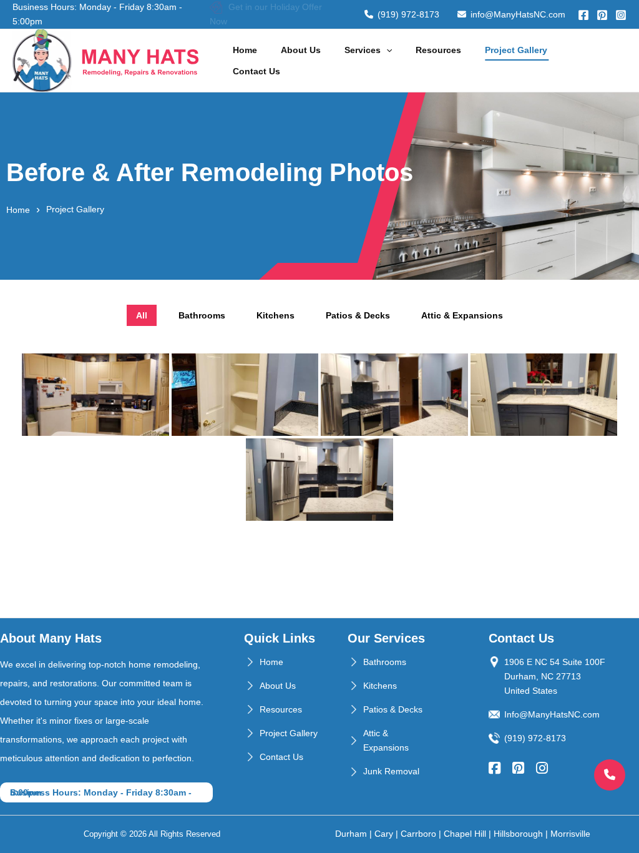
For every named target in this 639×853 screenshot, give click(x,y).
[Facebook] (583, 15)
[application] (386, 50)
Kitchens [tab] (275, 315)
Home (245, 50)
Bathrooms (384, 662)
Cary (383, 834)
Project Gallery (516, 50)
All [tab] (141, 315)
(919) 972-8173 (408, 14)
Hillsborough (518, 834)
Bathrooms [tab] (201, 315)
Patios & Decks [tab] (358, 315)
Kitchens (380, 686)
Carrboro (418, 834)
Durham (351, 834)
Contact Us (256, 71)
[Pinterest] (602, 15)
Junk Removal (391, 771)
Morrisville (570, 834)
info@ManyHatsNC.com (518, 14)
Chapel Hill (465, 834)
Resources (438, 50)
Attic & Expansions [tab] (462, 315)
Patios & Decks (392, 709)
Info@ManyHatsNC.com (552, 714)
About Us (301, 50)
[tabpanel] (319, 437)
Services (362, 50)
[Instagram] (621, 15)
